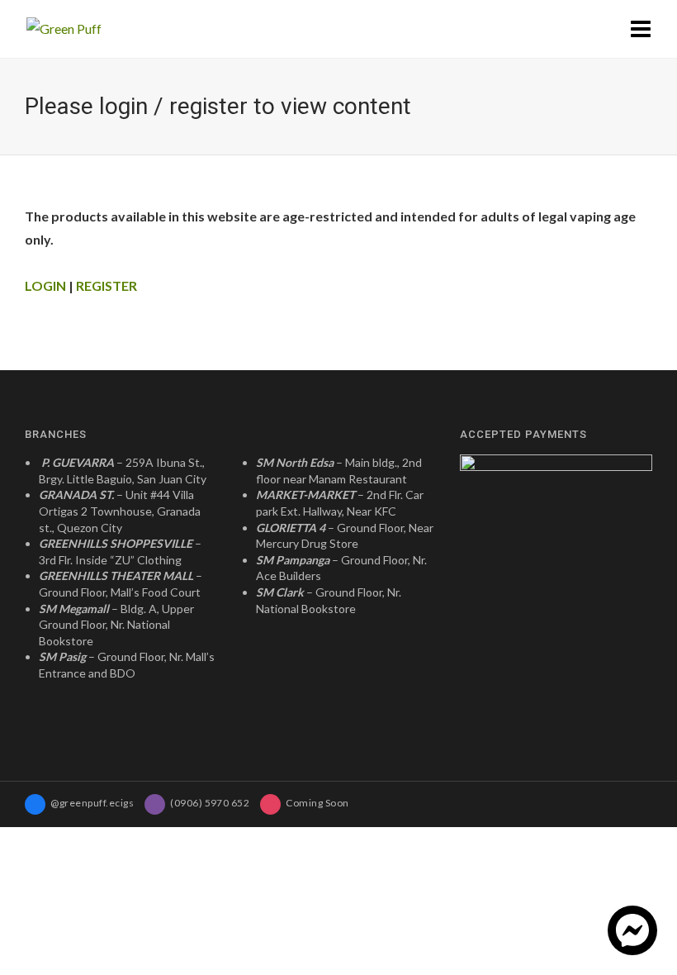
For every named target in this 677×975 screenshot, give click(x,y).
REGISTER (106, 285)
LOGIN (47, 285)
